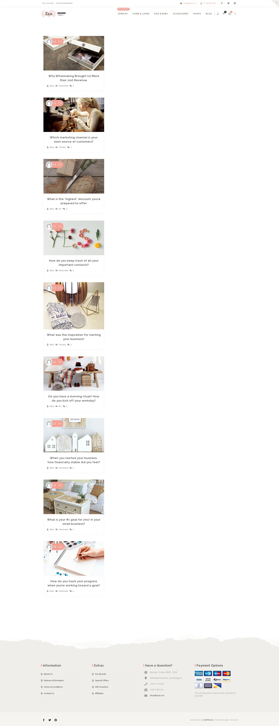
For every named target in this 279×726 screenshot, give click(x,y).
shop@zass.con (189, 3)
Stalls (51, 86)
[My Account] (218, 14)
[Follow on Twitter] (228, 3)
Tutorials (62, 147)
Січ (57, 41)
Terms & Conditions (53, 686)
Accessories (180, 14)
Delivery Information (54, 680)
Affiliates (99, 693)
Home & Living (141, 14)
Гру (58, 546)
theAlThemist (208, 720)
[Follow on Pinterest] (235, 3)
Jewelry (123, 14)
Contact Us (49, 693)
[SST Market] (54, 13)
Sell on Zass (48, 3)
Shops (197, 14)
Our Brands (100, 673)
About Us (48, 673)
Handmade (63, 86)
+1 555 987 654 (209, 3)
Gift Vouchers (101, 686)
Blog (209, 14)
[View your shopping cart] (229, 14)
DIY (60, 209)
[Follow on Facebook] (222, 3)
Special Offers (102, 680)
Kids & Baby (161, 14)
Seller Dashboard (64, 3)
